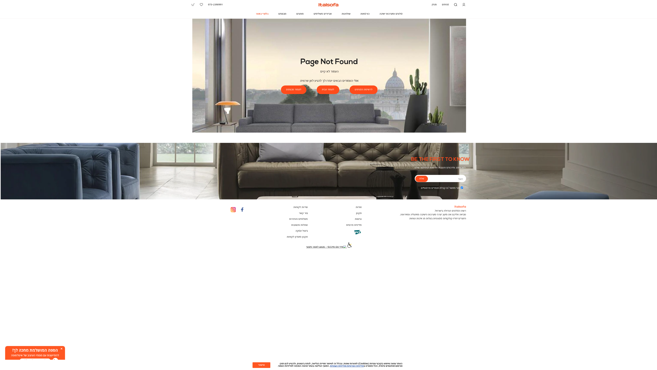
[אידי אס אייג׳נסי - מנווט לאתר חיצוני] (326, 247)
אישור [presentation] (261, 365)
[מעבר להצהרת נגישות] (349, 247)
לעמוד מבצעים (293, 89)
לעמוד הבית (328, 89)
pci (352, 234)
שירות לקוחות (300, 207)
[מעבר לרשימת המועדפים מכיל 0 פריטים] (201, 4)
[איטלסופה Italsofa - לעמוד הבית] (328, 5)
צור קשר (303, 213)
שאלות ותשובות (299, 225)
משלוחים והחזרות (298, 219)
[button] (463, 4)
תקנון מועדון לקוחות (297, 237)
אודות (359, 207)
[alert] (35, 355)
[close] (61, 349)
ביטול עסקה (301, 231)
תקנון (359, 213)
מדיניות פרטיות (354, 225)
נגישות (358, 219)
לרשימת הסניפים (363, 89)
